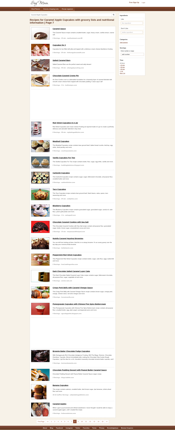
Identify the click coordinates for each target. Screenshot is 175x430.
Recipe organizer (67, 9)
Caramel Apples (59, 404)
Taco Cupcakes (59, 189)
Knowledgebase (112, 428)
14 (98, 421)
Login (143, 2)
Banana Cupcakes (60, 385)
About (45, 428)
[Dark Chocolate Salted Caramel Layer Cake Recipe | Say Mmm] (40, 276)
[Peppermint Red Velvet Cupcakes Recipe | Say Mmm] (40, 260)
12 (90, 421)
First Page (41, 421)
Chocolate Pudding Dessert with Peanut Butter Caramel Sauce (80, 370)
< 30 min (122, 67)
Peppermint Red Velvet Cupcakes (67, 255)
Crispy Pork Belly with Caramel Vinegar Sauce (73, 288)
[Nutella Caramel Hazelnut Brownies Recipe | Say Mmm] (40, 243)
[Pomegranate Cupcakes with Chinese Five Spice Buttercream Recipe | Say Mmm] (40, 309)
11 (86, 421)
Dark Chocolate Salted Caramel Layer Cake (71, 271)
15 (102, 421)
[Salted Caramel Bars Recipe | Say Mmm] (40, 65)
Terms (94, 428)
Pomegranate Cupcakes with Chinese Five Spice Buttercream (79, 304)
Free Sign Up (134, 2)
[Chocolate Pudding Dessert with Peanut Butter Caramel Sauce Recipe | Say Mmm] (40, 375)
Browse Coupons (127, 428)
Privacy (101, 428)
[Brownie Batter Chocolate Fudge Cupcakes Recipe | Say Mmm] (40, 356)
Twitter (77, 428)
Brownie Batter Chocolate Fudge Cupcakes (71, 351)
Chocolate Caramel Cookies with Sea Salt (71, 222)
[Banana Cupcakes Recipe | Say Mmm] (40, 391)
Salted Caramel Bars (61, 60)
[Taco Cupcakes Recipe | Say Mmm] (40, 194)
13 (94, 421)
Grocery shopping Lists (51, 9)
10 (82, 421)
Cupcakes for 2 (59, 45)
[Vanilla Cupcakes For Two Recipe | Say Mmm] (40, 162)
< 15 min (122, 65)
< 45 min (122, 69)
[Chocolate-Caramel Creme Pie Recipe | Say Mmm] (40, 80)
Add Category (124, 42)
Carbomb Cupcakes (61, 173)
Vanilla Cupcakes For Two (64, 158)
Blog (51, 428)
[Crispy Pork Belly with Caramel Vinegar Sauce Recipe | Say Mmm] (40, 292)
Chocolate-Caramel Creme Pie (66, 76)
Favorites (86, 428)
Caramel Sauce (59, 29)
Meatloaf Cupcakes (61, 141)
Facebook (59, 428)
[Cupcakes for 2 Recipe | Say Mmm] (40, 50)
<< (48, 421)
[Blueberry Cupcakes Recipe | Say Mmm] (40, 210)
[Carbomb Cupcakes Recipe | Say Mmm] (40, 178)
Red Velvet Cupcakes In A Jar (65, 123)
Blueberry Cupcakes (61, 206)
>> (107, 421)
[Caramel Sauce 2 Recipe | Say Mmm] (40, 33)
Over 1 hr (122, 73)
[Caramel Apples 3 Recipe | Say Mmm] (40, 410)
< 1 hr (121, 71)
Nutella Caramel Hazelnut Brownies (68, 239)
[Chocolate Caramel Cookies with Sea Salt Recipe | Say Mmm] (40, 227)
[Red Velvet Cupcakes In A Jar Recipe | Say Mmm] (40, 129)
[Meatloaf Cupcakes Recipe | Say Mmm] (40, 146)
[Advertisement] (72, 104)
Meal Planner (35, 9)
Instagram (69, 428)
